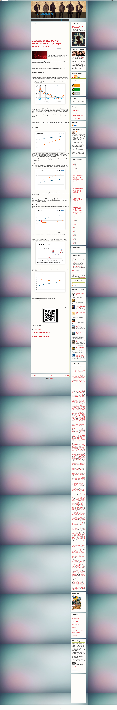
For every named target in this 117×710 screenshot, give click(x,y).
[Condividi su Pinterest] (60, 48)
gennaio (75, 224)
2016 (73, 235)
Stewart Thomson (75, 564)
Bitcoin (74, 385)
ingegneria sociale (81, 458)
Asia (72, 381)
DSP (75, 421)
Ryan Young (77, 551)
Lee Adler (78, 490)
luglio (74, 216)
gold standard (74, 444)
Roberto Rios (76, 547)
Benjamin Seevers (83, 382)
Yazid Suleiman (77, 587)
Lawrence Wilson (74, 490)
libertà (76, 492)
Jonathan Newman (74, 477)
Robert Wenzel (74, 546)
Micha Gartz (82, 509)
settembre (75, 169)
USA (84, 576)
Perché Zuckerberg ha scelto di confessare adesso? (78, 188)
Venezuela (77, 578)
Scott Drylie (80, 553)
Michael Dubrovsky (79, 510)
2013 (73, 239)
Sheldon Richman (74, 556)
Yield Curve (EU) (74, 635)
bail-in (80, 381)
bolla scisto (73, 390)
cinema (77, 402)
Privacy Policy (74, 668)
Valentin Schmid (80, 577)
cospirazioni (83, 406)
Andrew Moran (74, 375)
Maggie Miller (80, 497)
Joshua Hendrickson (81, 480)
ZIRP (82, 588)
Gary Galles (77, 438)
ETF (73, 429)
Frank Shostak (74, 434)
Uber (84, 575)
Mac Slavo (76, 497)
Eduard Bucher (79, 425)
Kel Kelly (81, 484)
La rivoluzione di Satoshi (75, 110)
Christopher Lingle (75, 400)
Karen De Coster (78, 482)
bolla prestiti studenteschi (80, 389)
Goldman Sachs (81, 444)
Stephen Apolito (82, 562)
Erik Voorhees (80, 428)
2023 (73, 226)
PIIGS (84, 534)
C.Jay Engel (77, 395)
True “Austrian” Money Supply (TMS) (77, 630)
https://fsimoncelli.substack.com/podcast (78, 103)
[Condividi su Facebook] (59, 48)
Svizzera (73, 566)
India (74, 456)
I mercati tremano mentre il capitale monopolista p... (77, 208)
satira (72, 553)
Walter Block (75, 582)
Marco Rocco (77, 500)
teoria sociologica (74, 568)
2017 (73, 234)
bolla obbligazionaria (41, 48)
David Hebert (80, 412)
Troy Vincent (73, 575)
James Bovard (74, 463)
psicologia (80, 536)
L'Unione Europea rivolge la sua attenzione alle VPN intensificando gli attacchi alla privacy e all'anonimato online (80, 355)
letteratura (76, 491)
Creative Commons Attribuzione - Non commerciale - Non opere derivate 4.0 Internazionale (77, 666)
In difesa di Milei (75, 192)
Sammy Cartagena (77, 552)
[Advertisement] (50, 32)
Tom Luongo (77, 573)
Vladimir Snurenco (79, 581)
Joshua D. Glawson (74, 480)
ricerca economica (81, 539)
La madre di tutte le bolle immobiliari (77, 178)
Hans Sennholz (74, 451)
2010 (73, 243)
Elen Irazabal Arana (78, 426)
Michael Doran (74, 510)
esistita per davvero (75, 59)
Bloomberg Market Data (75, 618)
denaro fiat (77, 416)
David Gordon (74, 412)
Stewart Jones (83, 563)
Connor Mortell (74, 405)
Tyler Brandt (81, 575)
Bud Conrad (77, 394)
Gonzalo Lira (73, 445)
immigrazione (83, 455)
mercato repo (81, 508)
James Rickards (74, 465)
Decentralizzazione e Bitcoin (77, 206)
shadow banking (78, 554)
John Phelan (76, 474)
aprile (74, 220)
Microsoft (73, 515)
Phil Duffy (75, 534)
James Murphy (77, 464)
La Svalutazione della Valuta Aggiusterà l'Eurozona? (80, 294)
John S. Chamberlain (77, 475)
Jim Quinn (82, 470)
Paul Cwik (79, 527)
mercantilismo (74, 508)
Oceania (82, 523)
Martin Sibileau (76, 504)
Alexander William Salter (78, 370)
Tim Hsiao (73, 572)
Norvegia (73, 523)
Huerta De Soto (74, 454)
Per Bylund (83, 530)
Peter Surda (81, 532)
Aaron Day (73, 366)
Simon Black (82, 557)
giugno (75, 217)
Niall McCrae (81, 519)
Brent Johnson (80, 392)
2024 (73, 164)
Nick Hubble (82, 520)
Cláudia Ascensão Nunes (78, 403)
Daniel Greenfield (78, 409)
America (80, 372)
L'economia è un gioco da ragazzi (77, 112)
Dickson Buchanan (78, 417)
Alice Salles (74, 371)
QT (76, 537)
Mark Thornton (78, 502)
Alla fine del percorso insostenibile (76, 184)
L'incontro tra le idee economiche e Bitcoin (77, 196)
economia (83, 423)
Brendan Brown (74, 392)
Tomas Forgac (82, 573)
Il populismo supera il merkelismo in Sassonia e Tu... (77, 210)
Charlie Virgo (82, 397)
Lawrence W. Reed (81, 489)
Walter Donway (80, 582)
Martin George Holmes (79, 503)
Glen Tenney (75, 443)
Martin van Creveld (75, 505)
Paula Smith (76, 529)
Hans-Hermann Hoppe (80, 451)
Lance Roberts (81, 487)
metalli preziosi (75, 509)
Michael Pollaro (81, 513)
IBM (75, 455)
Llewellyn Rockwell (81, 493)
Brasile (83, 391)
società (84, 558)
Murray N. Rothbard (81, 517)
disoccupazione (82, 418)
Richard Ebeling (81, 540)
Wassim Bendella (82, 583)
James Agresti (82, 462)
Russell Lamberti (76, 549)
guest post (82, 449)
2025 (73, 163)
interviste (75, 459)
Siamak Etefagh (81, 556)
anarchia (84, 373)
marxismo (80, 505)
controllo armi (77, 406)
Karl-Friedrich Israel (75, 483)
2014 (73, 238)
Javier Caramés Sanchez (81, 467)
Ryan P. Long (80, 550)
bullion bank (82, 394)
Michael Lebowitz (47, 48)
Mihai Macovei (79, 515)
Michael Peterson (75, 513)
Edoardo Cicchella (81, 424)
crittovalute (75, 407)
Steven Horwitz (74, 563)
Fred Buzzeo (74, 435)
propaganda (74, 536)
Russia (81, 549)
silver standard (78, 557)
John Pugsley (81, 474)
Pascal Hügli (83, 525)
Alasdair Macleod (82, 367)
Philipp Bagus (79, 534)
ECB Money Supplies (75, 621)
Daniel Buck (77, 408)
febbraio (75, 223)
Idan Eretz (78, 455)
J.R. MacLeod (77, 461)
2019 (73, 231)
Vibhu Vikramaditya (76, 579)
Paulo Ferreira (81, 529)
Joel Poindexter (74, 472)
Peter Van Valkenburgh (78, 533)
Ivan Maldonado (76, 460)
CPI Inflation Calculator (75, 619)
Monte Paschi (74, 517)
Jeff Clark (77, 468)
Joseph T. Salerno (74, 479)
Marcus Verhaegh (82, 500)
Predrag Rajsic (78, 535)
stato (80, 560)
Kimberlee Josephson (74, 486)
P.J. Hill (79, 525)
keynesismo (81, 485)
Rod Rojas (81, 547)
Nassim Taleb (80, 518)
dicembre (75, 165)
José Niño (83, 477)
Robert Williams (80, 546)
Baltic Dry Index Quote (75, 616)
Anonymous (73, 258)
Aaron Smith (82, 366)
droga (72, 421)
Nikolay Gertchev (74, 522)
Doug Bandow (75, 420)
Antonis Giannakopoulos (81, 377)
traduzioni (51, 48)
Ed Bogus (76, 424)
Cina (72, 402)
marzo (75, 221)
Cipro (81, 402)
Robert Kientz (83, 544)
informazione (74, 457)
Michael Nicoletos (83, 512)
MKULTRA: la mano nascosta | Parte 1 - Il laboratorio (80, 299)
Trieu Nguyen (82, 574)
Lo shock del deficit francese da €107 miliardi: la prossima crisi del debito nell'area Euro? (80, 306)
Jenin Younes (77, 470)
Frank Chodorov (82, 433)
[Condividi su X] (58, 48)
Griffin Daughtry (80, 448)
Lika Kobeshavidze (82, 492)
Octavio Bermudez (74, 524)
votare (84, 581)
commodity (81, 404)
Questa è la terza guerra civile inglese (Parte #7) (80, 326)
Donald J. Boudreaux (82, 419)
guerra (84, 448)
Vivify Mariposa (74, 581)
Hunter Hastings (80, 454)
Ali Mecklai (84, 370)
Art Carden (76, 379)
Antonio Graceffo (75, 377)
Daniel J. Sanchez (79, 410)
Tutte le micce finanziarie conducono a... (77, 204)
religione (74, 539)
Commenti (74, 285)
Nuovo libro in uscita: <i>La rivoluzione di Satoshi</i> (77, 27)
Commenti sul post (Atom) (51, 378)
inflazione (80, 456)
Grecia (78, 446)
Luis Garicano (73, 496)
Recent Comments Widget (82, 277)
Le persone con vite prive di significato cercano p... (77, 213)
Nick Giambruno (77, 520)
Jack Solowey (81, 461)
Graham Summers (78, 445)
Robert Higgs (78, 544)
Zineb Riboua (77, 588)
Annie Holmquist (77, 376)
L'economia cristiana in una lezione (77, 113)
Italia (84, 459)
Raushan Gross (83, 538)
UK (73, 576)
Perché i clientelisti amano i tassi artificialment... (78, 180)
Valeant (75, 577)
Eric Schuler (75, 428)
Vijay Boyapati (82, 579)
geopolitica (78, 439)
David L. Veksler (82, 413)
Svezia (83, 565)
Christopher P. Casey (81, 400)
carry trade (76, 396)
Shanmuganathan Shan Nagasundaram (79, 555)
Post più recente (34, 375)
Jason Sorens (74, 467)
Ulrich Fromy (79, 576)
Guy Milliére (80, 450)
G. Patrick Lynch (75, 437)
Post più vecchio (66, 375)
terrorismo (81, 568)
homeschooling (81, 453)
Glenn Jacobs (79, 443)
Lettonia (82, 491)
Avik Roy (77, 381)
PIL (74, 535)
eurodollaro (76, 430)
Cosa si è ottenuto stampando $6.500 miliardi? (77, 200)
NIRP (82, 522)
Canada (81, 395)
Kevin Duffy (75, 485)
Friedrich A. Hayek (82, 436)
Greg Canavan (83, 446)
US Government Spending (76, 632)
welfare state (78, 584)
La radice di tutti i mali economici (76, 116)
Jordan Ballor (79, 477)
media (73, 507)
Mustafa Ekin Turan (74, 518)
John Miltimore (74, 473)
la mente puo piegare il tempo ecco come (78, 262)
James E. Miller (79, 463)
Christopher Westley (75, 401)
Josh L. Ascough (81, 479)
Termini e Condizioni (75, 671)
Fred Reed (78, 435)
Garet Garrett (80, 437)
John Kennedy (82, 472)
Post (73, 283)
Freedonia (75, 436)
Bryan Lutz (74, 394)
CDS (78, 397)
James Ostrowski (82, 464)
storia (80, 564)
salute (81, 551)
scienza (76, 553)
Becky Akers (78, 382)
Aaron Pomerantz (78, 366)
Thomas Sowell (76, 571)
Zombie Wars (74, 589)
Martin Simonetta (82, 504)
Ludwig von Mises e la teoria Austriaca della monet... (77, 194)
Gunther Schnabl (74, 450)
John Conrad (78, 472)
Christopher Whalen (81, 401)
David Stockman (82, 414)
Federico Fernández (78, 431)
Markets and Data (74, 627)
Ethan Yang (78, 429)
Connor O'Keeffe (79, 405)
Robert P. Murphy (81, 545)
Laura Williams (77, 488)
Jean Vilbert (73, 468)
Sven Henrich (78, 565)
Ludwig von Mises (81, 495)
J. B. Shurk (81, 460)
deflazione (79, 415)
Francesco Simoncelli (80, 131)
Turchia (77, 575)
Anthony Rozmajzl (83, 376)
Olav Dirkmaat (80, 524)
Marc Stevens (77, 499)
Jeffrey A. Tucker (79, 469)
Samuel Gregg (82, 552)
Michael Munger (77, 512)
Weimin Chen (73, 584)
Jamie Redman (80, 465)
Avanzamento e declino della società (77, 115)
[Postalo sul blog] (57, 48)
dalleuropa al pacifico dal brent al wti (78, 271)
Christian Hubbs (83, 399)
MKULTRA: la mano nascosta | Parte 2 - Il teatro (80, 319)
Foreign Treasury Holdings (76, 624)
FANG (73, 431)
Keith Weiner (76, 484)
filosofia (76, 432)
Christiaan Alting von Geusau (76, 399)
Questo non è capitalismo (77, 198)
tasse (72, 567)
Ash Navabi (82, 380)
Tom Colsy (73, 573)
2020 (73, 230)
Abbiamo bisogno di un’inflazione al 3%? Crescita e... (78, 202)
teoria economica (79, 567)
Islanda (80, 459)
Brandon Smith (78, 391)
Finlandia (81, 432)
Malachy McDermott (79, 498)
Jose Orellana (75, 478)
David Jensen (77, 413)
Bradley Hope (79, 390)
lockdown (73, 494)
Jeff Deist (82, 468)
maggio (75, 219)
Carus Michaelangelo (82, 396)
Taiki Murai (82, 566)
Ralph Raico (80, 537)
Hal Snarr (84, 450)
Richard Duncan (76, 540)
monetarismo (81, 516)
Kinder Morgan (81, 486)
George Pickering (76, 440)
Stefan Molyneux (74, 561)
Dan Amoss (80, 407)
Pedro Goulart (76, 530)
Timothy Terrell (82, 572)
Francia (76, 433)
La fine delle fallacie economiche (76, 118)
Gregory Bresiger (75, 447)
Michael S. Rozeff (82, 514)
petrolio (84, 533)
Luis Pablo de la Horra (80, 496)
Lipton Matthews (75, 493)
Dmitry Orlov (76, 419)
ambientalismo (74, 372)
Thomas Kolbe (79, 570)
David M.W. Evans (75, 414)
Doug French (80, 420)
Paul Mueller (77, 528)
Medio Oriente (80, 507)
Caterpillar (74, 397)
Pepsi (80, 530)
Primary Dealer (74, 629)
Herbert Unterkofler (74, 453)
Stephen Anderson (76, 562)
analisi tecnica (36, 48)
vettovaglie (54, 48)
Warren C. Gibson (76, 583)
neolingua (76, 519)
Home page (50, 375)
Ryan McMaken (74, 550)
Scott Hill (84, 553)
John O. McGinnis (80, 473)
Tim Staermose (77, 572)
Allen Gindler (82, 371)
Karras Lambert (81, 483)
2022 (73, 227)
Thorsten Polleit (81, 571)
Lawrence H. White (75, 489)
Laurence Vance (82, 488)
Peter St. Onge (77, 532)
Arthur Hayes (81, 379)
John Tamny (82, 475)
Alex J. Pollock (75, 369)
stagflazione (76, 560)
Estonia (84, 428)
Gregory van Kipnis (74, 448)
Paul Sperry (81, 528)
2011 (73, 242)
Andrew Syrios (80, 375)
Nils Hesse (79, 522)
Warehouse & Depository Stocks (76, 633)
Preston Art (83, 535)
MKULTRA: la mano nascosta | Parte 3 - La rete (80, 348)
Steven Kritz (79, 563)
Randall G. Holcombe (77, 538)
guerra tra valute (76, 449)
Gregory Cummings (81, 447)
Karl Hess (83, 482)
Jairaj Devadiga (77, 462)
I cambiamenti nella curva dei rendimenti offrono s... (77, 173)
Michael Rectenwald (75, 514)
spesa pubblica (82, 559)
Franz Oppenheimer (81, 434)
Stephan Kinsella (79, 561)
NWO (77, 523)
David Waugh (75, 415)
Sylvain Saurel (78, 566)
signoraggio (73, 557)
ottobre (75, 168)
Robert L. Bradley (75, 545)
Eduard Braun (73, 425)
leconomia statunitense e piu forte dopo (78, 266)
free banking (83, 435)
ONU (76, 525)
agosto (75, 215)
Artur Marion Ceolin (77, 380)
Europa (81, 430)
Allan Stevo (78, 371)
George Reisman (82, 440)
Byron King (73, 395)
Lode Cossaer (80, 494)
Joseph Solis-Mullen (81, 478)
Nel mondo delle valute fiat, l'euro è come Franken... (77, 191)
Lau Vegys (73, 488)
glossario (83, 443)
